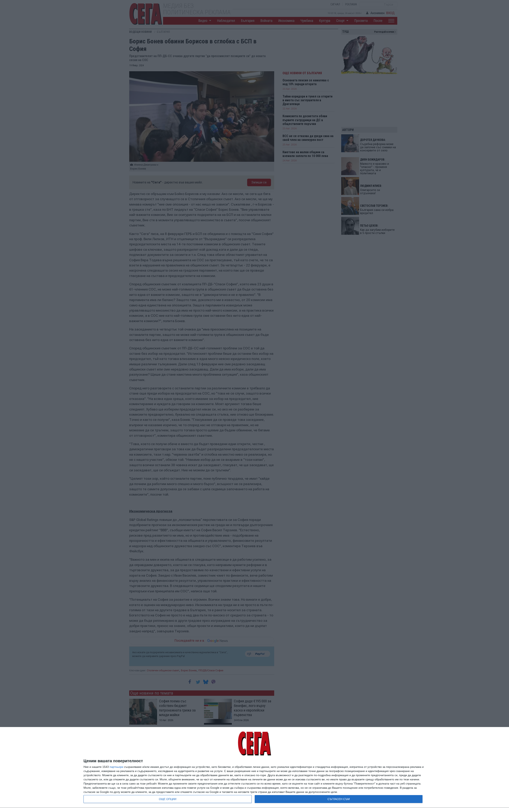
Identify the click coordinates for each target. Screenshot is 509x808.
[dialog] (254, 767)
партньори (116, 766)
